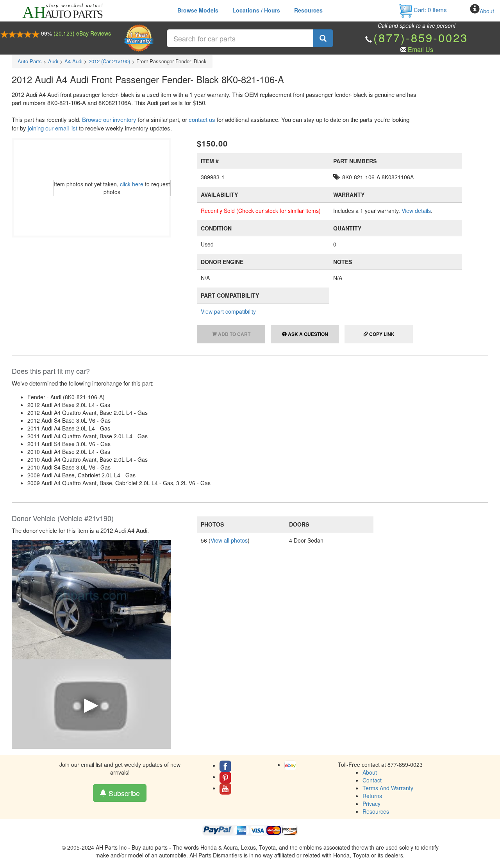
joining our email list (52, 128)
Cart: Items (429, 9)
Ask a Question (307, 334)
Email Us (420, 49)
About (487, 11)
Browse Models (197, 10)
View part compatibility (228, 311)
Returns (372, 796)
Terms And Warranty (387, 788)
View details (416, 210)
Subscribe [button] (123, 793)
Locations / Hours (256, 10)
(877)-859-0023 (420, 37)
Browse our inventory (109, 119)
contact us (202, 119)
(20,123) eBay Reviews (82, 33)
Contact (372, 780)
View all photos (229, 540)
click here (131, 184)
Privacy (371, 803)
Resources (308, 10)
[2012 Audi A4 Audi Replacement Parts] (91, 599)
